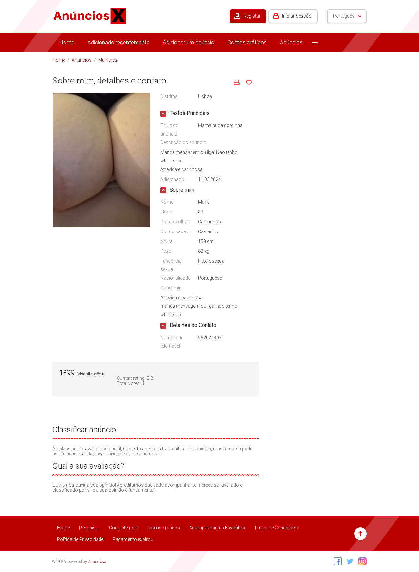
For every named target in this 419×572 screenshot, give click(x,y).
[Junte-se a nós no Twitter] (348, 561)
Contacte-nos (123, 527)
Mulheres (107, 60)
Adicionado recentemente (118, 42)
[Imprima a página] (236, 82)
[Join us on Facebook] (336, 561)
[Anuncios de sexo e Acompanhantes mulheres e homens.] (90, 15)
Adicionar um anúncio (188, 42)
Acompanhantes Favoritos (217, 527)
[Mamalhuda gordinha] (101, 159)
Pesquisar (89, 527)
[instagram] (361, 561)
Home (66, 42)
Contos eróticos (247, 42)
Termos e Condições (275, 527)
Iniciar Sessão (297, 16)
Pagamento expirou (133, 539)
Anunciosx (97, 561)
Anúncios (291, 42)
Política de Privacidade (80, 539)
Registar (252, 16)
